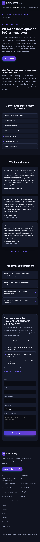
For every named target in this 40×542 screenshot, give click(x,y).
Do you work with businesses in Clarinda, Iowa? (15, 292)
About (23, 479)
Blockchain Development (10, 501)
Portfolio (23, 8)
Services (16, 8)
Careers (23, 496)
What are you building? (11, 413)
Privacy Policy (6, 522)
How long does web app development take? (17, 284)
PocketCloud (7, 8)
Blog (3, 513)
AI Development (7, 496)
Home (3, 14)
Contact (4, 517)
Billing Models (25, 492)
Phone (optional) (9, 396)
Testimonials (25, 487)
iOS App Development (9, 484)
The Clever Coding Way (28, 483)
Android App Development (10, 488)
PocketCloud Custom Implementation (9, 479)
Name (5, 379)
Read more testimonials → (20, 251)
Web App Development (21, 14)
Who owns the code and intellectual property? (17, 301)
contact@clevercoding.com (13, 371)
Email (5, 388)
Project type (7, 405)
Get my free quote (13, 433)
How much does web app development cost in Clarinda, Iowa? (18, 275)
